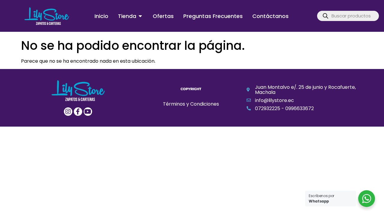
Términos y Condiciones (191, 103)
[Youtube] (88, 111)
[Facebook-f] (78, 111)
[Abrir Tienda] (140, 16)
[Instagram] (68, 111)
